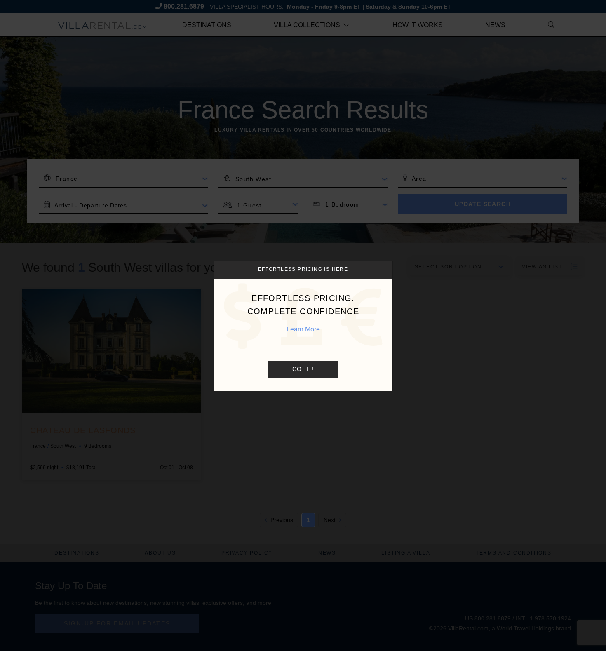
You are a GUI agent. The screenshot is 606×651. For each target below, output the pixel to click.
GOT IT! (303, 369)
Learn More (303, 329)
